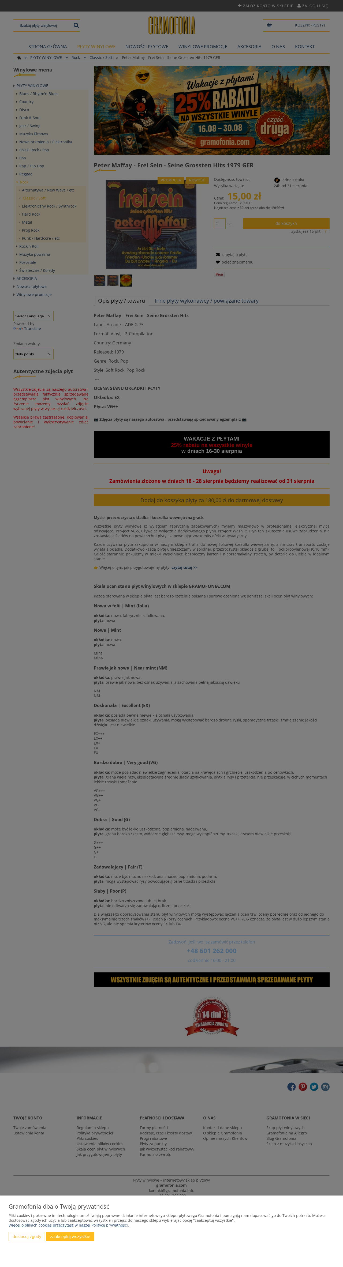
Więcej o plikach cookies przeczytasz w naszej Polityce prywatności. (69, 1225)
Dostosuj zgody (27, 1236)
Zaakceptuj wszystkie (70, 1236)
